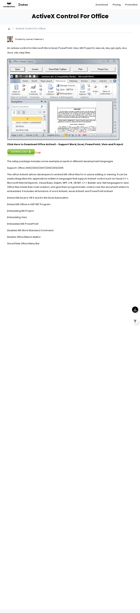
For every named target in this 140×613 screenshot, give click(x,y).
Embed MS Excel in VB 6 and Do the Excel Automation (37, 197)
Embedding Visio (17, 217)
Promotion (131, 4)
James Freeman (34, 39)
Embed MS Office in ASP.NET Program (28, 204)
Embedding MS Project (20, 210)
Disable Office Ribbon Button (24, 236)
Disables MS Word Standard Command (30, 230)
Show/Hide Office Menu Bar (23, 243)
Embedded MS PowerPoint (22, 223)
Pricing (117, 4)
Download (102, 4)
